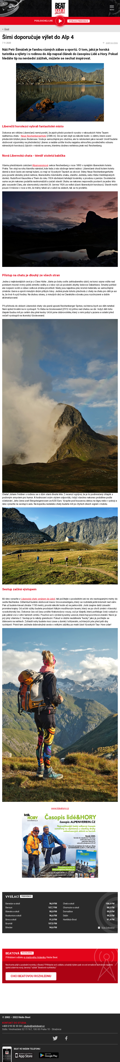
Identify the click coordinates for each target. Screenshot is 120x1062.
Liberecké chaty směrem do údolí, (38, 598)
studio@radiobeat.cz (34, 1026)
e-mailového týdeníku (35, 957)
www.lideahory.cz (60, 808)
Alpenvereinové (40, 165)
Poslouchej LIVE (43, 21)
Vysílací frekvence (78, 21)
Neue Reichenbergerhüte (33, 136)
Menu (112, 10)
